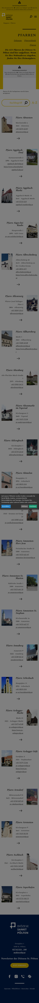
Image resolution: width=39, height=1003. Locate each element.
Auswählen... (6, 506)
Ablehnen (25, 506)
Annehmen (32, 506)
